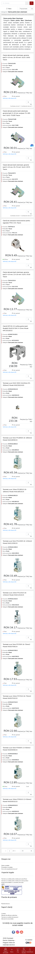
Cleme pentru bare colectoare (25, 14)
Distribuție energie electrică (8, 14)
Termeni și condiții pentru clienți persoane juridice (14, 881)
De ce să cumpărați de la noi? (9, 869)
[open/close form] (32, 145)
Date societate (5, 865)
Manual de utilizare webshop (9, 915)
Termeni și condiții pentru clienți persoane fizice (14, 879)
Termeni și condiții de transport (9, 917)
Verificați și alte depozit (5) (9, 98)
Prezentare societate (7, 867)
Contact (3, 913)
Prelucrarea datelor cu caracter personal (12, 882)
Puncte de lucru (5, 903)
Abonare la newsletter (7, 919)
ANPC (3, 884)
